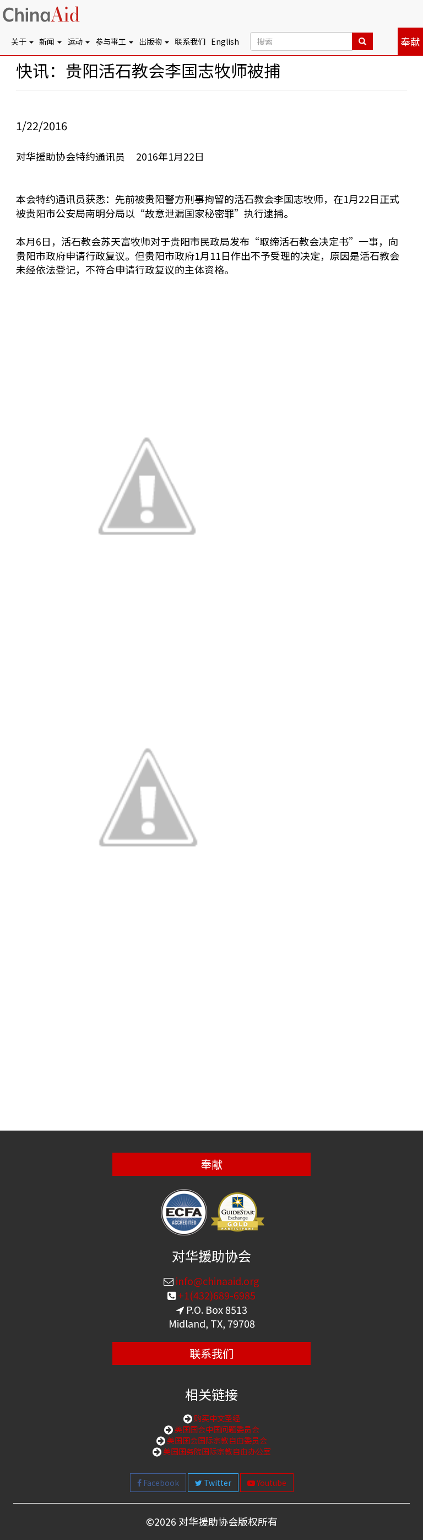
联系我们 (190, 41)
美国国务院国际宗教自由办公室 (216, 1451)
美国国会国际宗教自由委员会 (216, 1440)
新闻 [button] (47, 41)
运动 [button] (75, 41)
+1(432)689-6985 (216, 1295)
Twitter (216, 1482)
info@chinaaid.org (216, 1280)
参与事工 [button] (111, 41)
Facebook (160, 1482)
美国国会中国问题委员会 (216, 1429)
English (225, 41)
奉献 (410, 41)
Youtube (270, 1482)
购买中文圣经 (216, 1418)
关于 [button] (19, 41)
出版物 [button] (151, 41)
